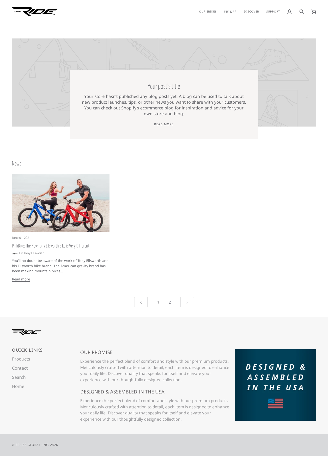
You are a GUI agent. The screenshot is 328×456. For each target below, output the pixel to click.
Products (21, 359)
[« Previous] (141, 302)
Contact (20, 368)
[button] (230, 11)
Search (19, 377)
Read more (164, 124)
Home (18, 386)
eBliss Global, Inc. (32, 445)
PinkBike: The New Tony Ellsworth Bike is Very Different (50, 246)
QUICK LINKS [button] (27, 350)
